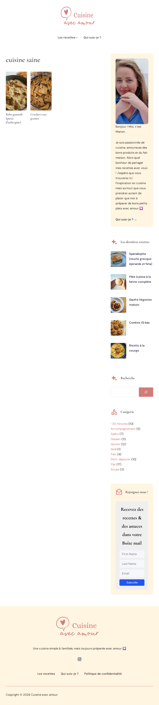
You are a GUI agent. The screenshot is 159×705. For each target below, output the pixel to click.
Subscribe (132, 582)
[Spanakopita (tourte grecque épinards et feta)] (118, 259)
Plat (113, 464)
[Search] (146, 392)
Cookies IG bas (139, 323)
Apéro (115, 434)
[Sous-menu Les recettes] (77, 37)
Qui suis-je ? (124, 219)
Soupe (115, 469)
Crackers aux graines (38, 116)
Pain (114, 454)
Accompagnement (123, 429)
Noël (114, 449)
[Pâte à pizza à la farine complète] (118, 282)
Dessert (116, 439)
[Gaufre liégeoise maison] (118, 305)
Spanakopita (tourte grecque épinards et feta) (140, 259)
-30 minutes (119, 424)
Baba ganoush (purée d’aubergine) (14, 118)
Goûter (115, 444)
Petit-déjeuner (120, 459)
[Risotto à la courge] (118, 351)
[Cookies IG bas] (118, 328)
